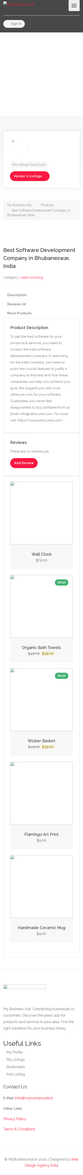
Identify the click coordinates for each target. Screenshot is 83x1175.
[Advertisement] (41, 74)
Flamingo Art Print (41, 834)
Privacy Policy (14, 1119)
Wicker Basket (41, 740)
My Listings (15, 1059)
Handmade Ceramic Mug (42, 927)
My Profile (14, 1052)
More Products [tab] (19, 313)
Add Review (24, 463)
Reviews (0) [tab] (16, 304)
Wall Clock (42, 554)
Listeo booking (31, 277)
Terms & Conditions (19, 1129)
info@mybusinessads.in (34, 1098)
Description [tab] (17, 295)
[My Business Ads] (19, 4)
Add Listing (15, 1074)
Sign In (15, 24)
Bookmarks (15, 1067)
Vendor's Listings (28, 176)
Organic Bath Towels (41, 647)
